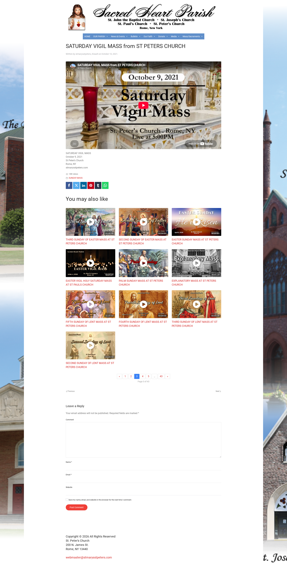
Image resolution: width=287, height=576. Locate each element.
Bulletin (134, 36)
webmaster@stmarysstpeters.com (89, 557)
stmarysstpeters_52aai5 (87, 54)
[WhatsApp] (105, 185)
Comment (70, 420)
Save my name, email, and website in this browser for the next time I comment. (100, 500)
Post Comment (77, 507)
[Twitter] (76, 185)
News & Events (118, 36)
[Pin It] (90, 185)
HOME (87, 36)
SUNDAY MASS (76, 178)
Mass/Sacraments (191, 36)
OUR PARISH (99, 36)
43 (161, 376)
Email (69, 475)
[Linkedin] (83, 185)
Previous (71, 391)
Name (69, 462)
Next (218, 391)
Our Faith (148, 36)
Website (69, 487)
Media (174, 36)
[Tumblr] (98, 185)
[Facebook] (69, 185)
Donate (161, 36)
